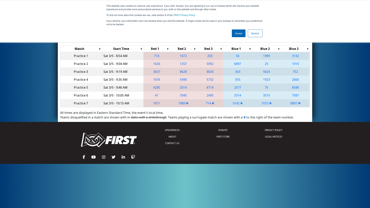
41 (156, 95)
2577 (237, 87)
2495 (210, 95)
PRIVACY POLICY (274, 130)
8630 (210, 72)
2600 (295, 79)
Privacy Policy (184, 15)
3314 (183, 87)
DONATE (223, 130)
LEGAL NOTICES (273, 136)
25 (266, 64)
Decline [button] (255, 33)
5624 (266, 72)
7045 (183, 95)
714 (156, 56)
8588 (295, 87)
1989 (266, 56)
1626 (156, 64)
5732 (210, 79)
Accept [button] (238, 33)
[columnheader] (81, 49)
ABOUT (172, 136)
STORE (223, 136)
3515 (266, 95)
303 (237, 72)
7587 (295, 95)
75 (266, 87)
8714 (210, 87)
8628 (183, 72)
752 (295, 72)
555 (237, 79)
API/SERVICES (172, 130)
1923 (266, 79)
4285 (156, 87)
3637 (156, 72)
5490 (183, 79)
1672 (183, 56)
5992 (210, 64)
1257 (183, 64)
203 (210, 56)
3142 (295, 56)
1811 (156, 103)
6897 (237, 64)
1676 (156, 79)
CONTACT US (172, 143)
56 (237, 56)
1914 (295, 64)
